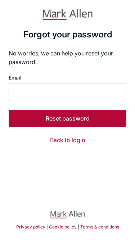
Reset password (68, 118)
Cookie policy (63, 227)
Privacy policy (30, 227)
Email (15, 77)
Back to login (67, 140)
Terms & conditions (99, 227)
